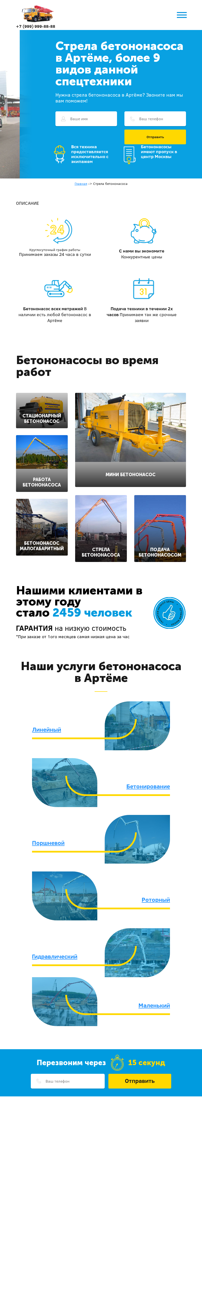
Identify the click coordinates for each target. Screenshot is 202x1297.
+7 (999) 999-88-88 (35, 26)
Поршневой (48, 843)
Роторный (156, 899)
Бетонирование (148, 786)
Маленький (154, 1005)
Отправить (155, 136)
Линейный (46, 729)
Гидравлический (54, 956)
